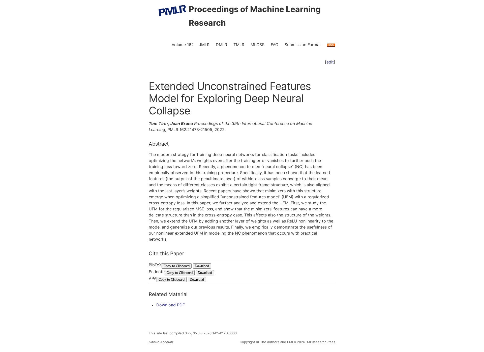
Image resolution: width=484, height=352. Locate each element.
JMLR (204, 44)
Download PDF (170, 304)
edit (330, 62)
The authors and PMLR (278, 342)
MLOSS (257, 44)
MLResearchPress (320, 342)
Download (202, 266)
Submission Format (303, 44)
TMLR (238, 44)
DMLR (221, 44)
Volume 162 (183, 44)
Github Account (161, 342)
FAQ (274, 44)
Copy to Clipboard (177, 266)
